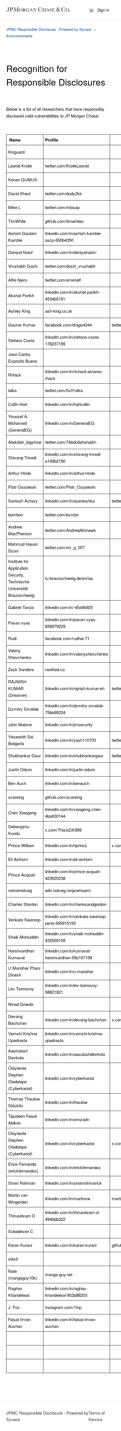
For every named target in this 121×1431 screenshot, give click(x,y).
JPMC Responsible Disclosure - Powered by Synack (49, 29)
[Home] (40, 10)
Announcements (19, 35)
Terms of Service (96, 1416)
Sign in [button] (103, 10)
